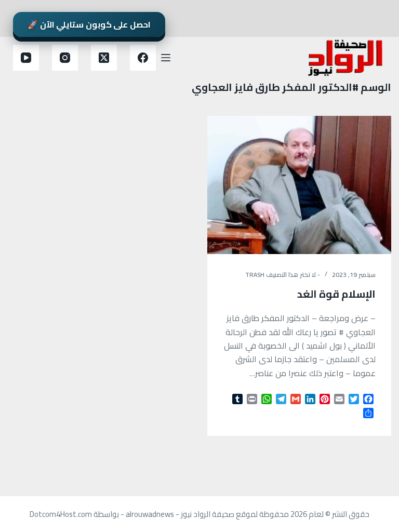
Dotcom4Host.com (61, 514)
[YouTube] (26, 58)
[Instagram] (65, 58)
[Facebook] (143, 58)
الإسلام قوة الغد (336, 293)
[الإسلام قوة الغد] (299, 185)
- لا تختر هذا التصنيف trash (282, 275)
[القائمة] (165, 57)
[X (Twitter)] (104, 58)
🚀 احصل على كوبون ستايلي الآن (89, 24)
